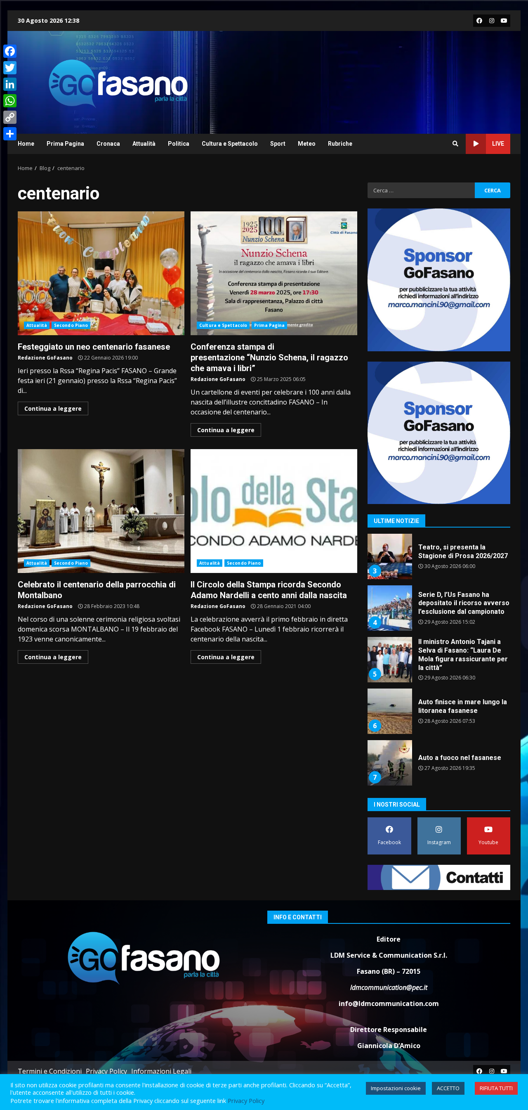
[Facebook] (10, 51)
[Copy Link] (10, 117)
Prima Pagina (65, 143)
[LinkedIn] (10, 84)
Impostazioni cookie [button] (396, 1088)
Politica (178, 143)
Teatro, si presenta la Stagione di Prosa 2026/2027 (389, 556)
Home (26, 143)
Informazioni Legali (161, 1071)
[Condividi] (10, 133)
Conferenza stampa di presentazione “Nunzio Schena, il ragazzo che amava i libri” (274, 273)
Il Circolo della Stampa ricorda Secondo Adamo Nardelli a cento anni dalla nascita (274, 511)
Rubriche (340, 143)
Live (498, 143)
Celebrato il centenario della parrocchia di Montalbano (101, 511)
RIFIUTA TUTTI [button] (496, 1088)
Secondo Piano (71, 325)
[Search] (455, 143)
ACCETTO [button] (448, 1088)
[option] (438, 559)
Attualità (144, 143)
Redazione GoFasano (45, 357)
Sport (277, 143)
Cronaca (108, 143)
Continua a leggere (53, 408)
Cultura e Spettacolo (230, 143)
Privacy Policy (106, 1071)
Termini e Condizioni (50, 1071)
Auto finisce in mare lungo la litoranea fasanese (389, 711)
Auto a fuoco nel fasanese (389, 763)
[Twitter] (10, 67)
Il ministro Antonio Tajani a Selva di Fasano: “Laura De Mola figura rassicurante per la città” (389, 659)
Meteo (307, 143)
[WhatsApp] (10, 100)
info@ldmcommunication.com (389, 1003)
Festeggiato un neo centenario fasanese (101, 273)
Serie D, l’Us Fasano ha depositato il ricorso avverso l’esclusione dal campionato (389, 608)
